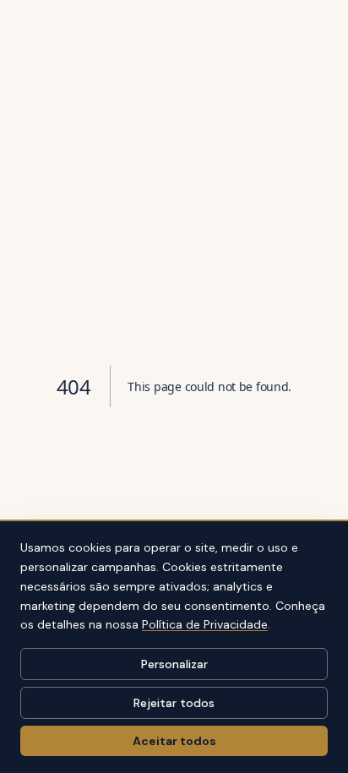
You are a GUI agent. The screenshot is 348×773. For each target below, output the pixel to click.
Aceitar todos (174, 741)
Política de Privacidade (205, 624)
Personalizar (174, 664)
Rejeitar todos (174, 702)
